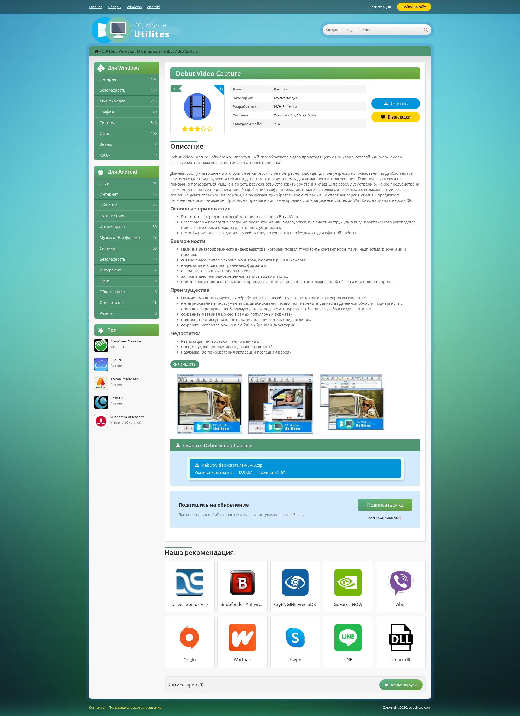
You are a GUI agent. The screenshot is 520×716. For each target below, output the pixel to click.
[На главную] (143, 29)
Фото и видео (112, 226)
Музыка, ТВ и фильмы (120, 237)
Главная (95, 6)
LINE (347, 660)
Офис (105, 133)
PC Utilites (107, 51)
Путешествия (112, 215)
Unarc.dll (401, 660)
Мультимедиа (149, 51)
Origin (189, 660)
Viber (400, 604)
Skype (295, 660)
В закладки (399, 117)
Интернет (109, 79)
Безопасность (112, 90)
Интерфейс (110, 270)
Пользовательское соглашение (135, 707)
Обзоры (114, 6)
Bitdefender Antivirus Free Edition (242, 604)
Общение (109, 205)
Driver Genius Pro (189, 604)
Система (107, 122)
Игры (105, 183)
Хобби (105, 155)
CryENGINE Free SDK (295, 604)
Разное (106, 313)
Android (153, 6)
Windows (134, 6)
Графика (107, 111)
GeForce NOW (348, 604)
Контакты (97, 707)
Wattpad (242, 660)
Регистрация (380, 6)
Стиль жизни (112, 302)
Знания (106, 144)
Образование (112, 291)
